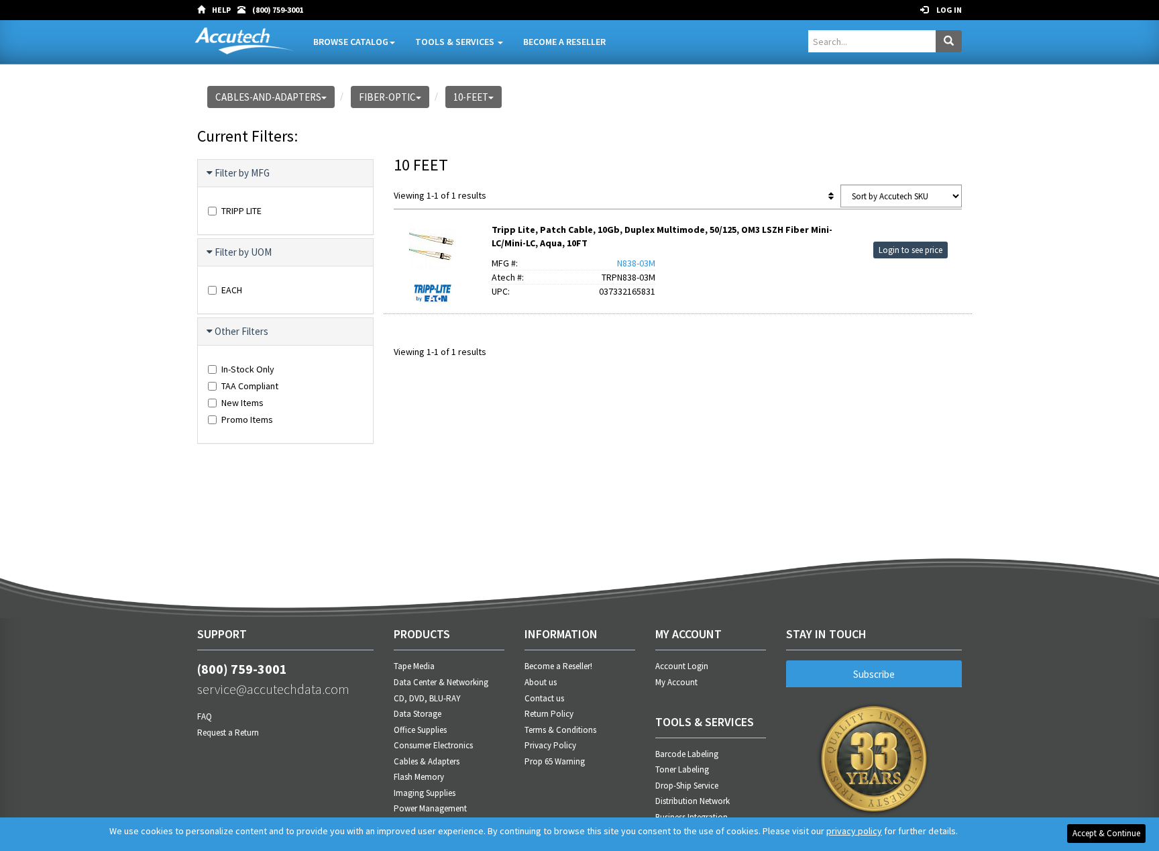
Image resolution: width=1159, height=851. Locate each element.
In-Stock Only (247, 369)
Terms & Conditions (560, 730)
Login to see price (910, 250)
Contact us (544, 698)
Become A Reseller (564, 42)
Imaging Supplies (424, 793)
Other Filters (241, 331)
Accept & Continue (1106, 833)
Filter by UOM (243, 252)
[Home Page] (204, 10)
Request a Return (228, 732)
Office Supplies (420, 730)
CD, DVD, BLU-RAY (427, 698)
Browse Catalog (350, 42)
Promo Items (247, 419)
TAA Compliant (249, 386)
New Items (242, 403)
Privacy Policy (550, 745)
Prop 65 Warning (555, 761)
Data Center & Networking (441, 682)
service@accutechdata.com (273, 689)
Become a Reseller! (558, 666)
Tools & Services (455, 42)
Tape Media (414, 666)
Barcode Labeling (686, 754)
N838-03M (636, 263)
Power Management (430, 808)
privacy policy (854, 831)
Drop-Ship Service (686, 785)
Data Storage (417, 713)
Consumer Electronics (433, 745)
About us (541, 682)
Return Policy (549, 713)
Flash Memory (419, 777)
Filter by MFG (242, 172)
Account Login (681, 666)
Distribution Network (692, 801)
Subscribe (874, 674)
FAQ (204, 716)
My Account (676, 682)
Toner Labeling (682, 769)
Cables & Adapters (426, 761)
